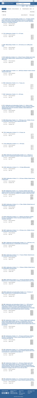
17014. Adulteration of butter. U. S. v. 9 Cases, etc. (14, 132)
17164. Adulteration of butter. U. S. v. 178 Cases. (13, 143)
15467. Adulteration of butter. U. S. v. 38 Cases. (13, 94)
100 (31, 14)
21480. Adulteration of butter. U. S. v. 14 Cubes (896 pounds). (16, 167)
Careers (29, 393)
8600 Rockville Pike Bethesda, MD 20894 (14, 393)
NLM (15, 396)
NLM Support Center (31, 390)
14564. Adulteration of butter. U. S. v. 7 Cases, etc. (14, 83)
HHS (19, 396)
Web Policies (21, 390)
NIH (16, 396)
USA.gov (21, 396)
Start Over (4, 8)
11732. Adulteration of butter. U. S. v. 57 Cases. (13, 33)
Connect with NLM (5, 390)
